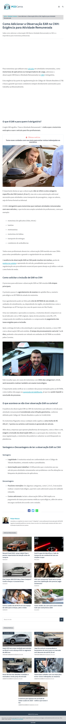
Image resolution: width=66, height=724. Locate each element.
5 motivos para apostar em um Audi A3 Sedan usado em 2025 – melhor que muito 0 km (32, 701)
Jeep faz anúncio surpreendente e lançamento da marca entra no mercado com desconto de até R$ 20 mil (47, 650)
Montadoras (39, 633)
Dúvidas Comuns (12, 16)
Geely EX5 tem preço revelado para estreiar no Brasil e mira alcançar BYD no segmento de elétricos (17, 650)
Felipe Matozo (15, 519)
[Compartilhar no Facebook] (29, 510)
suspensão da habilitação (32, 392)
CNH (42, 75)
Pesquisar (61, 619)
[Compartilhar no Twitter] (33, 510)
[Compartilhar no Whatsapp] (37, 510)
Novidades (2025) (8, 633)
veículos (31, 69)
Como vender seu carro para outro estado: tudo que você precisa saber (48, 607)
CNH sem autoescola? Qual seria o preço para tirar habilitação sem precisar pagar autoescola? (47, 581)
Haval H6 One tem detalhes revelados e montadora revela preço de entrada (16, 675)
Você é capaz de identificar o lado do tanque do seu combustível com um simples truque (46, 555)
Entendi (33, 722)
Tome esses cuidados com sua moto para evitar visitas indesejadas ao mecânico (33, 141)
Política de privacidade (17, 719)
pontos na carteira (9, 263)
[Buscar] (62, 6)
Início (5, 16)
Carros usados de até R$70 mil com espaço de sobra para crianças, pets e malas (17, 607)
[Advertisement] (33, 53)
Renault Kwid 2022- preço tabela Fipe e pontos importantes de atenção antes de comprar (16, 555)
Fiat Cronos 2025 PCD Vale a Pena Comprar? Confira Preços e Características (17, 580)
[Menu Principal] (59, 6)
